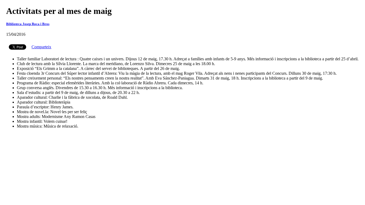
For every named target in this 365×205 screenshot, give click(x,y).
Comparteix (41, 47)
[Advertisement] (182, 146)
